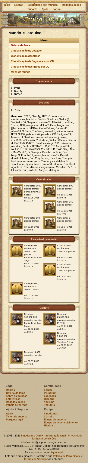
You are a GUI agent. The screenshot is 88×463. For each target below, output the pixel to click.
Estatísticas (13, 399)
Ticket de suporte (16, 416)
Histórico (49, 425)
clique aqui (56, 452)
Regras (18, 4)
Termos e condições (44, 438)
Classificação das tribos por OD (30, 66)
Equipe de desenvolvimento (61, 422)
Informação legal (55, 435)
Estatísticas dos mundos (43, 4)
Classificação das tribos (25, 56)
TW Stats (49, 405)
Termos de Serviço (35, 459)
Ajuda (44, 9)
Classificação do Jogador (26, 50)
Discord (49, 399)
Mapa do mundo (20, 72)
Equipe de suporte (55, 419)
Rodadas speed (71, 4)
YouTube (49, 402)
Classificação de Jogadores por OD (32, 61)
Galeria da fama (20, 45)
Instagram (50, 393)
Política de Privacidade (67, 456)
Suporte (32, 9)
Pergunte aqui (14, 419)
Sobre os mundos (16, 396)
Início (7, 4)
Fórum (57, 9)
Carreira (49, 416)
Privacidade (75, 435)
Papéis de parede (16, 405)
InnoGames (51, 413)
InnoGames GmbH (32, 435)
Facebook (50, 396)
